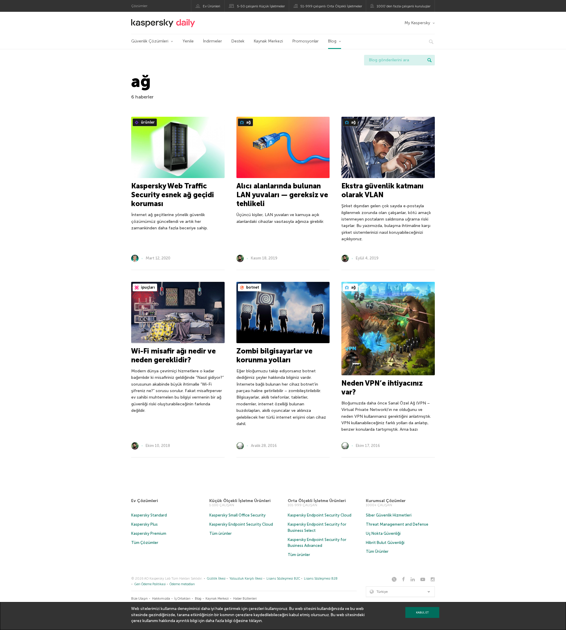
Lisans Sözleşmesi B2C (283, 578)
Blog (332, 41)
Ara (429, 60)
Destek (237, 41)
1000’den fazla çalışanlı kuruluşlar (403, 6)
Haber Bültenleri (245, 599)
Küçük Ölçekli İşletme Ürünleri (240, 500)
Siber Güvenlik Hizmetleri (389, 515)
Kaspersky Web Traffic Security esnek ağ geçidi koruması (172, 195)
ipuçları (147, 287)
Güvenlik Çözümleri (149, 41)
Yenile (188, 41)
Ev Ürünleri (211, 6)
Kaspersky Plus (144, 524)
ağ (248, 122)
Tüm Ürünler (377, 551)
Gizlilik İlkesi (216, 578)
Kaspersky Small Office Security (237, 515)
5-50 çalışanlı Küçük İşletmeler (261, 6)
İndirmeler (212, 41)
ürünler (147, 122)
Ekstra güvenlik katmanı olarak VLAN (382, 190)
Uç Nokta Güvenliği (383, 533)
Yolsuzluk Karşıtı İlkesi (245, 578)
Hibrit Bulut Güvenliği (385, 542)
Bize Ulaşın (139, 599)
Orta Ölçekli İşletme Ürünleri (317, 500)
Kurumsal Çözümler (386, 500)
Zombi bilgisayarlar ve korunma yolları (274, 355)
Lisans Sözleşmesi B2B (321, 578)
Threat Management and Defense (397, 524)
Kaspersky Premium (148, 533)
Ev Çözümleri (144, 500)
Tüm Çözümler (144, 542)
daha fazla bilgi (218, 621)
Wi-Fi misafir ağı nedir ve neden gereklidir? (173, 355)
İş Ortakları (182, 599)
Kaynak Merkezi (268, 41)
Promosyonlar (305, 41)
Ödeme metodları (182, 584)
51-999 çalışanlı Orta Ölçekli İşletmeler (331, 6)
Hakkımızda (161, 599)
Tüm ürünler (220, 533)
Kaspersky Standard (149, 515)
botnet (252, 287)
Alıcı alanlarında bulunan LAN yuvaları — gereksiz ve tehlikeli (282, 195)
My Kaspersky (417, 22)
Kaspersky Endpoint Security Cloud (241, 524)
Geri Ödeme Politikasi (150, 584)
